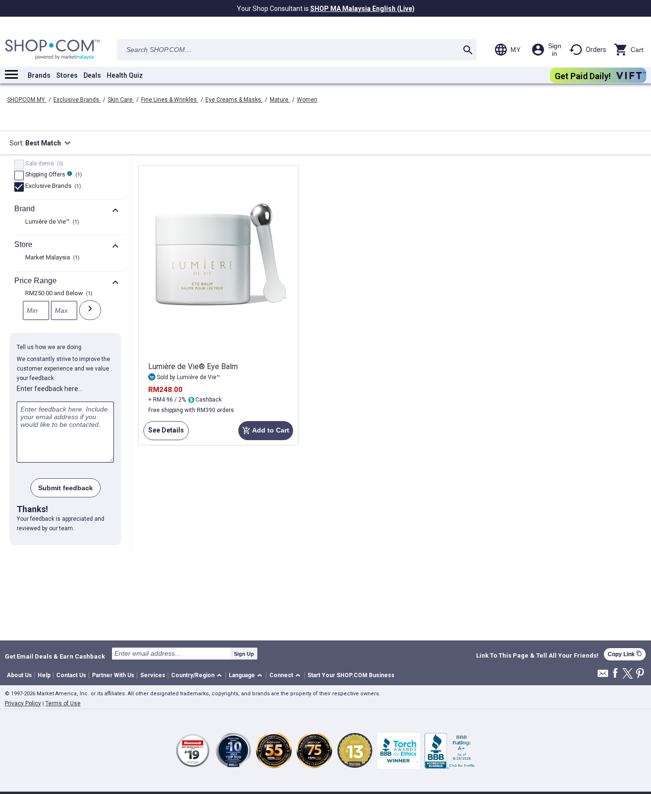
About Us (19, 675)
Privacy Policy (23, 703)
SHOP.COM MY (26, 99)
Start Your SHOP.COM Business (351, 675)
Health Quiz (125, 75)
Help (44, 675)
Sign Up (244, 654)
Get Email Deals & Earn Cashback (55, 656)
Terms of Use (63, 703)
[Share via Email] (603, 676)
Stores (67, 75)
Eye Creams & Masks (234, 99)
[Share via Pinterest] (640, 674)
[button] (198, 675)
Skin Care (121, 99)
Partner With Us (113, 675)
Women (307, 99)
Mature (280, 99)
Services (152, 675)
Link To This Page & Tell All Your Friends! (537, 655)
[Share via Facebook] (615, 673)
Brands (39, 75)
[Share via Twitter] (627, 674)
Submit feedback (65, 488)
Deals (92, 75)
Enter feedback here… (49, 388)
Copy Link (625, 654)
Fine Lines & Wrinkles (169, 99)
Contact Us (71, 675)
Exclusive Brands (77, 99)
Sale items (43, 164)
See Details (163, 433)
